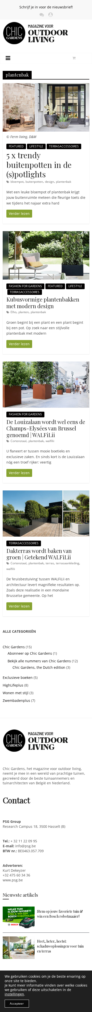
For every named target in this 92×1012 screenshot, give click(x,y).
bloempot (17, 182)
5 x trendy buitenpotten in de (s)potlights (39, 164)
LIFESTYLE (36, 146)
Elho (13, 312)
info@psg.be (25, 846)
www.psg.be (13, 880)
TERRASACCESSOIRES (64, 146)
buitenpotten (34, 182)
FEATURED (16, 146)
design (49, 182)
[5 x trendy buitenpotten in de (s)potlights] (46, 85)
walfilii (50, 441)
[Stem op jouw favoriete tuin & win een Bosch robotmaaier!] (19, 909)
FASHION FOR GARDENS (25, 286)
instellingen (14, 994)
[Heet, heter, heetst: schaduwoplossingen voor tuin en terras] (19, 938)
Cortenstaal (18, 441)
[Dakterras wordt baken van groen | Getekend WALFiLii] (46, 493)
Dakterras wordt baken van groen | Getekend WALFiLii (39, 554)
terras (50, 563)
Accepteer (17, 1003)
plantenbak (63, 182)
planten (23, 312)
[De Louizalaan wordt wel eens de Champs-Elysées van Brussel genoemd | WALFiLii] (46, 364)
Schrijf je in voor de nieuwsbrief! (46, 7)
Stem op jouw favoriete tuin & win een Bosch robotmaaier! (60, 914)
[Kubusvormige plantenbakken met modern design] (46, 233)
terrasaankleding (67, 563)
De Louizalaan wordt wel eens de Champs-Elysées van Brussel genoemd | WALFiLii (45, 428)
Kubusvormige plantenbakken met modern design (42, 302)
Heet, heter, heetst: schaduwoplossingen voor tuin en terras (60, 946)
